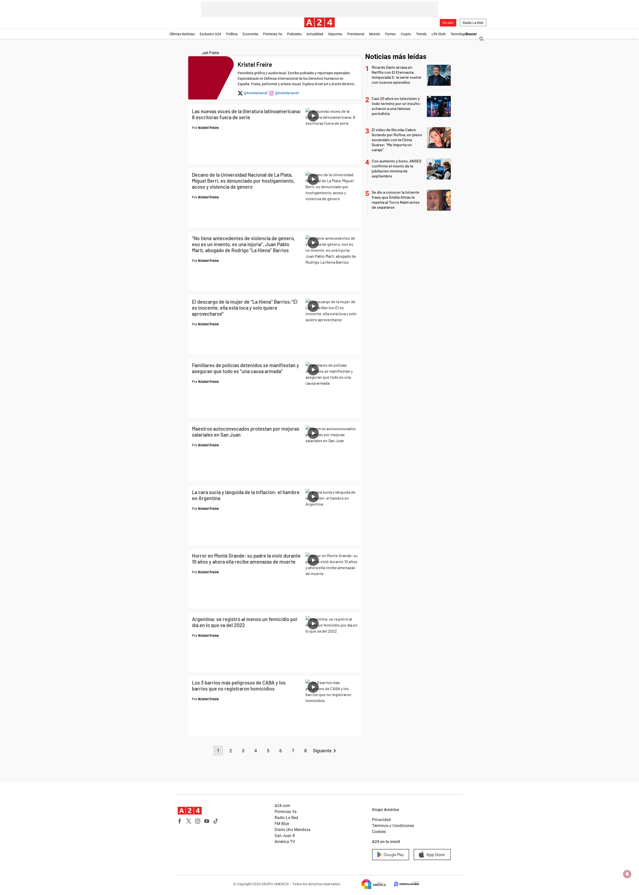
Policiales (294, 34)
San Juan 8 (285, 835)
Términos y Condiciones (393, 825)
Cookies (379, 831)
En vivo (448, 23)
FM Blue (282, 823)
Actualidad (315, 34)
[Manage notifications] (627, 874)
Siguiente (322, 750)
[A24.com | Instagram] (197, 821)
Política (232, 34)
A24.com (282, 805)
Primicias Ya (272, 34)
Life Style (439, 34)
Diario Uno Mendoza (293, 829)
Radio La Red (473, 23)
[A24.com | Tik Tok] (215, 821)
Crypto (406, 34)
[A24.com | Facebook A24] (179, 821)
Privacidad (381, 819)
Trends (421, 34)
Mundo (374, 34)
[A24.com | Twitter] (188, 821)
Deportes (335, 34)
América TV (285, 841)
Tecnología (459, 34)
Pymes (390, 34)
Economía (250, 34)
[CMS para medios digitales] (402, 884)
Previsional (355, 34)
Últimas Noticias (182, 34)
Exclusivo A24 (210, 34)
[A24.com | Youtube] (206, 821)
